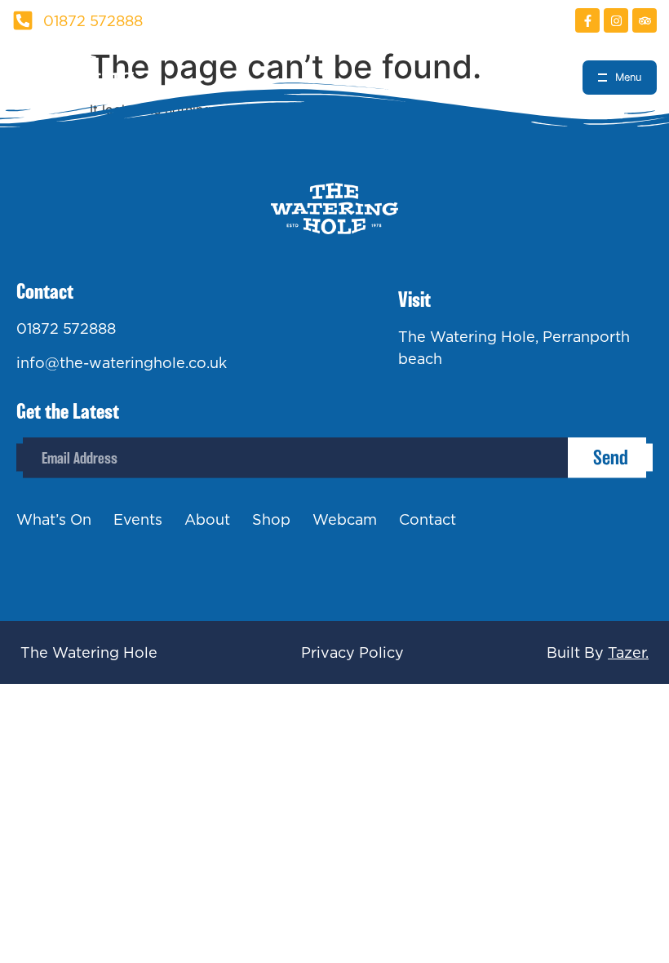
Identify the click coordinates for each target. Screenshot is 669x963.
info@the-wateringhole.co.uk (121, 363)
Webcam (344, 519)
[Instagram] (616, 20)
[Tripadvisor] (644, 20)
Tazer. (628, 652)
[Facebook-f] (587, 20)
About (207, 519)
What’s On (53, 519)
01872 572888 (66, 328)
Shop (271, 519)
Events (137, 519)
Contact (427, 519)
